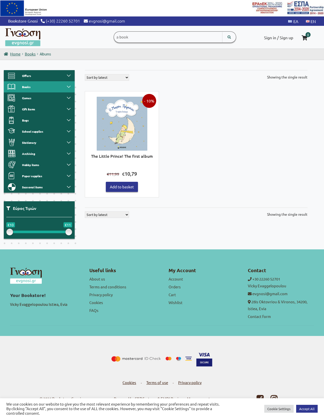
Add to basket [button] (122, 186)
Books (30, 53)
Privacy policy (101, 294)
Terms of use (157, 382)
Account (176, 278)
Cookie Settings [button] (279, 409)
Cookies (96, 302)
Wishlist (176, 302)
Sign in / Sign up (278, 37)
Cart (172, 294)
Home (15, 53)
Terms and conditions (107, 286)
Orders (175, 286)
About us (97, 278)
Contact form (259, 316)
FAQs (93, 310)
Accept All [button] (307, 409)
